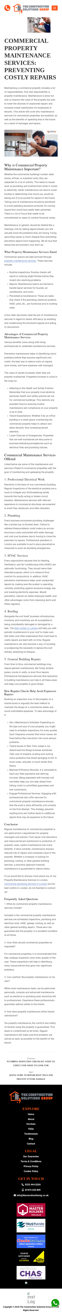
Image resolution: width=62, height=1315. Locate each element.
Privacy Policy (31, 1166)
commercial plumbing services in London (25, 884)
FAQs (31, 1129)
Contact (31, 1143)
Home (31, 1114)
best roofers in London (26, 628)
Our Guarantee (31, 1156)
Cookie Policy (31, 1171)
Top (58, 1311)
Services (30, 1124)
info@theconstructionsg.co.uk (32, 1195)
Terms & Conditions (31, 1161)
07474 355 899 (32, 1190)
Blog (31, 1138)
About (31, 1119)
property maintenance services (20, 260)
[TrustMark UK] (31, 1225)
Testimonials (31, 1133)
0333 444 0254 (32, 1184)
